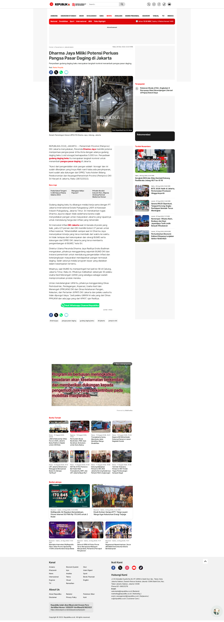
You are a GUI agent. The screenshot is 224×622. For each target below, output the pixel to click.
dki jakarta (101, 321)
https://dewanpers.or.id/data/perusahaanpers (68, 610)
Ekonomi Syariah (68, 16)
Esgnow (52, 580)
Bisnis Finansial (132, 16)
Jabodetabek (69, 47)
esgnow (146, 16)
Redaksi (69, 594)
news (109, 16)
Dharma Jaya (89, 149)
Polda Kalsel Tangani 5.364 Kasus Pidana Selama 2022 (59, 193)
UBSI (90, 21)
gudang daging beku (59, 158)
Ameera (52, 567)
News (51, 573)
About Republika (55, 594)
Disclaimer (53, 597)
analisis (118, 16)
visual (156, 16)
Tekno (68, 577)
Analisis (69, 573)
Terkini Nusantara (142, 146)
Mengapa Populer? (78, 192)
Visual (68, 580)
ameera (54, 16)
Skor (85, 567)
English (86, 580)
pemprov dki (112, 321)
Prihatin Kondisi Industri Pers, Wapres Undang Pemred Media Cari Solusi (100, 194)
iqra (101, 16)
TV (163, 16)
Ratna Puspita (58, 67)
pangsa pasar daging (70, 161)
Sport (72, 21)
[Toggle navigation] (51, 4)
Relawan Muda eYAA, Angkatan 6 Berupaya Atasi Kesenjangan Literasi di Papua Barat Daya (156, 90)
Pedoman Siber (88, 594)
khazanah (91, 16)
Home (51, 47)
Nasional (54, 21)
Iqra (67, 570)
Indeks (170, 16)
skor (81, 16)
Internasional (81, 21)
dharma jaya (54, 321)
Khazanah (52, 570)
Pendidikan (63, 21)
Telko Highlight (99, 21)
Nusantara (58, 47)
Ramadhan (70, 583)
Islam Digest (87, 570)
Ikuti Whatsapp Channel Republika (82, 305)
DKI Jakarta (73, 225)
